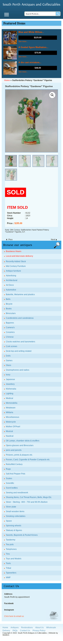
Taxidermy (10, 540)
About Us (39, 627)
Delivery (6, 630)
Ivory (8, 374)
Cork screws (11, 346)
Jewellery (10, 384)
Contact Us (25, 630)
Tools (8, 563)
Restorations (27, 627)
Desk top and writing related (18, 351)
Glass (8, 365)
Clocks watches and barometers (20, 341)
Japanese (10, 379)
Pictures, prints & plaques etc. (19, 455)
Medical (9, 398)
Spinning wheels (13, 525)
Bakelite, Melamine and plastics (20, 294)
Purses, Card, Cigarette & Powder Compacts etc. (28, 459)
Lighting (9, 393)
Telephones (11, 549)
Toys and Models (13, 558)
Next (53, 239)
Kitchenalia (11, 389)
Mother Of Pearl (13, 426)
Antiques (15, 627)
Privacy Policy (39, 630)
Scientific (10, 483)
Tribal (8, 568)
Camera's (10, 327)
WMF (8, 577)
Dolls (8, 356)
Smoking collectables (15, 516)
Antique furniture (13, 271)
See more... (23, 41)
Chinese (10, 337)
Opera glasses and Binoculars (19, 445)
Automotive (11, 290)
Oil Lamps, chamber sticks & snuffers (22, 441)
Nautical (9, 436)
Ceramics (10, 332)
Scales (9, 478)
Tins (8, 554)
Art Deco (10, 285)
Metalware (10, 408)
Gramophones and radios (17, 370)
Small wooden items (15, 511)
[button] (52, 95)
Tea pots (10, 544)
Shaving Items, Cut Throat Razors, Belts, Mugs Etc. (29, 497)
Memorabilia (11, 403)
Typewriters (11, 573)
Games (9, 360)
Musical (9, 431)
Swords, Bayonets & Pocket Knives (22, 535)
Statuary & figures (14, 530)
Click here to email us (14, 616)
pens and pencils (14, 450)
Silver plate (11, 507)
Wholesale (51, 627)
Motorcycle (11, 422)
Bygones (10, 323)
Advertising (11, 275)
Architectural (11, 280)
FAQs (15, 630)
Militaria (9, 412)
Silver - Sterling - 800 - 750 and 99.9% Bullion (27, 502)
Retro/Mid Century (14, 464)
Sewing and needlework (17, 492)
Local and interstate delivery (19, 256)
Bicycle (9, 304)
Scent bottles (12, 488)
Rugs (8, 469)
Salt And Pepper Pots (15, 474)
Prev (10, 239)
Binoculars (11, 313)
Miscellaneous (12, 417)
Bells (8, 299)
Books (9, 308)
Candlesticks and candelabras (20, 318)
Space (9, 521)
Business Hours (13, 251)
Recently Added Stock (16, 261)
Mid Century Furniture (16, 266)
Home (5, 627)
